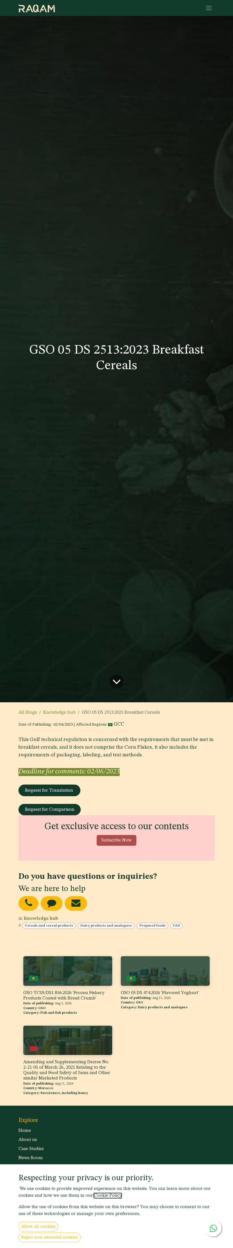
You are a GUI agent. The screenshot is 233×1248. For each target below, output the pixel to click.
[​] (28, 903)
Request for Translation (49, 790)
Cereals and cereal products (49, 925)
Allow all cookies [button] (38, 1226)
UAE (176, 925)
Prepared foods (152, 925)
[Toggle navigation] (209, 8)
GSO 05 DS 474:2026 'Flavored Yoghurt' (160, 993)
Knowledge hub (59, 712)
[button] (116, 840)
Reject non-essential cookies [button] (49, 1237)
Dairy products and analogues (106, 925)
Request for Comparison (49, 809)
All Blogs (27, 712)
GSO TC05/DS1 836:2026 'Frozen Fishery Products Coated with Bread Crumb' (64, 996)
